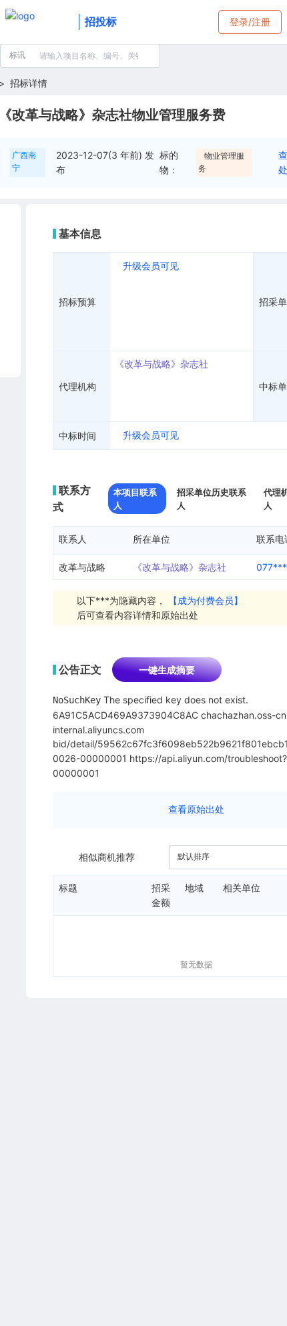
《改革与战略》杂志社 (161, 363)
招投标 (101, 21)
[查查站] (39, 22)
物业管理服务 (221, 162)
